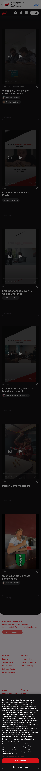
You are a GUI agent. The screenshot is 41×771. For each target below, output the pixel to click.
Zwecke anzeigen (20, 767)
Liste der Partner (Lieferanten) (13, 756)
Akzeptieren (20, 761)
